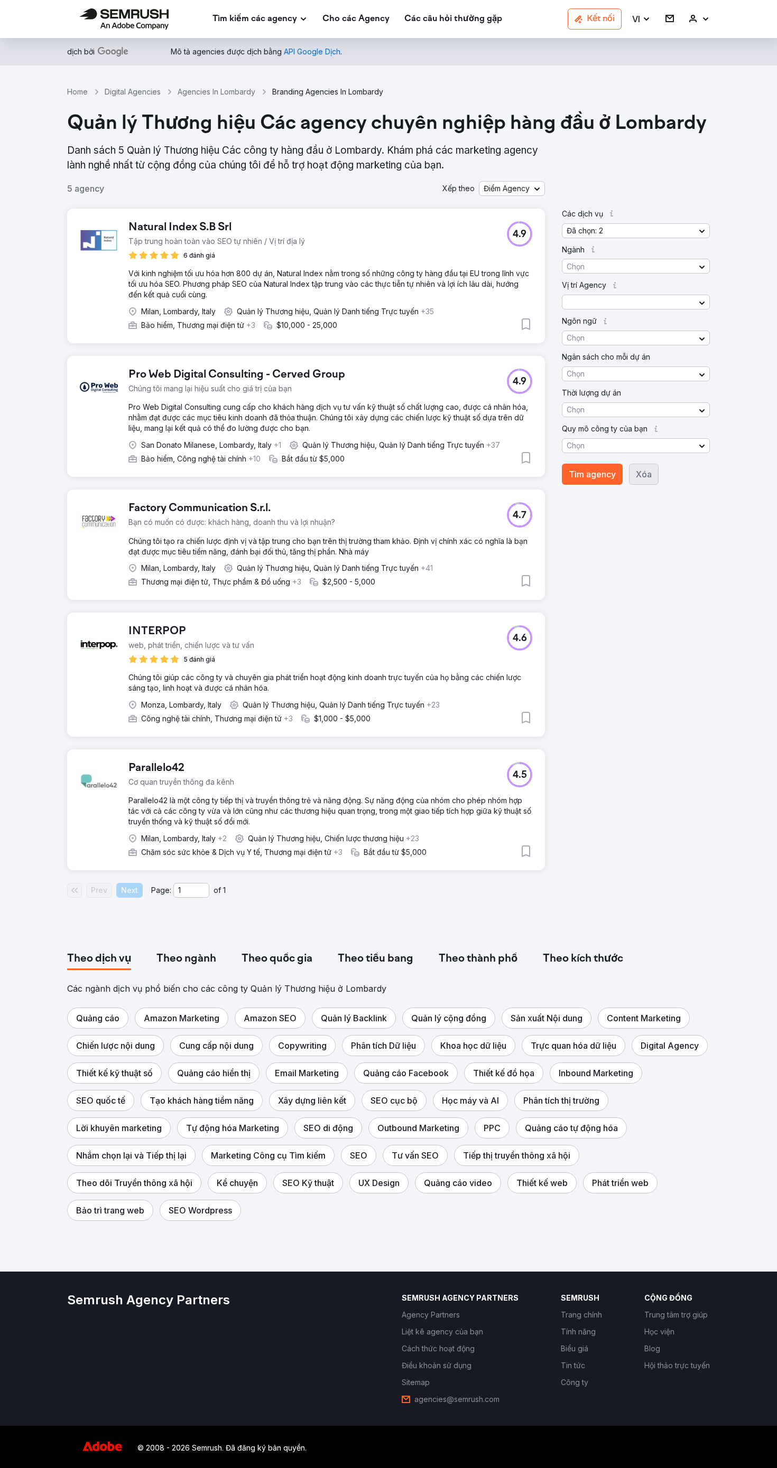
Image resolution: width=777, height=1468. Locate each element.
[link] (356, 19)
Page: (161, 890)
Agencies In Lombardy (216, 91)
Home (77, 91)
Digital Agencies (133, 91)
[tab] (99, 959)
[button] (641, 19)
